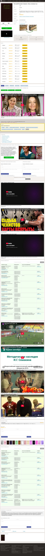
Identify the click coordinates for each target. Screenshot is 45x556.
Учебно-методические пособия (5, 550)
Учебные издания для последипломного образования (17, 548)
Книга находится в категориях (6, 142)
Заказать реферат (4, 90)
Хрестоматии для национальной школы (38, 547)
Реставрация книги (22, 23)
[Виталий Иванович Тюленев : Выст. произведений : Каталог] (39, 443)
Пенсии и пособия (3, 549)
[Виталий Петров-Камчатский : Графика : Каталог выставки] (28, 443)
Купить (6, 28)
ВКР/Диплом (27, 16)
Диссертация (32, 16)
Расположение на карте (4, 269)
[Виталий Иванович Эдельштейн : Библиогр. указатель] (42, 443)
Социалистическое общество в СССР (38, 548)
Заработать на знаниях (24, 85)
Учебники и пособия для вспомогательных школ (25, 547)
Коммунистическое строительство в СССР (6, 547)
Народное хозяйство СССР (36, 549)
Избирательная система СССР (15, 547)
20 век (24, 531)
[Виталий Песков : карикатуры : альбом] (34, 443)
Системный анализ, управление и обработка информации (16, 551)
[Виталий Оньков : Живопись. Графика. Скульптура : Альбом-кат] (36, 443)
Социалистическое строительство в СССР (38, 550)
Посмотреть (25, 45)
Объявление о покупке (5, 135)
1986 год (3, 531)
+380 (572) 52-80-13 (39, 452)
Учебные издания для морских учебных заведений (27, 546)
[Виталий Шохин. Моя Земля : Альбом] (16, 443)
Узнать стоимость (11, 90)
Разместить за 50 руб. (5, 173)
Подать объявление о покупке (6, 163)
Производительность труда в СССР (16, 552)
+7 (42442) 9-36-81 (39, 494)
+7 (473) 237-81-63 (39, 288)
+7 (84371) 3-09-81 (39, 499)
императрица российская (4, 548)
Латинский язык (35, 546)
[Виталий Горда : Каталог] (31, 443)
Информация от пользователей (7, 141)
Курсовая (23, 16)
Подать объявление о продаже (28, 163)
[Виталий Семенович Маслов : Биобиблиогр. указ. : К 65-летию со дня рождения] (19, 443)
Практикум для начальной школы (5, 545)
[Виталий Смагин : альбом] (22, 443)
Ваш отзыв (2, 426)
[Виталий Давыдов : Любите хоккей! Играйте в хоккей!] (8, 443)
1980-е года (14, 531)
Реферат (20, 16)
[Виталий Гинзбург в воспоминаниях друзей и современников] (13, 443)
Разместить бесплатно (27, 173)
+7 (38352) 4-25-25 (39, 293)
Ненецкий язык (35, 545)
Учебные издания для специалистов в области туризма (16, 546)
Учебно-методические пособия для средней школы (27, 552)
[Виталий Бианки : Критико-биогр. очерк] (11, 443)
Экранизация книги (6, 37)
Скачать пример (18, 90)
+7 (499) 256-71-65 (39, 275)
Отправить (29, 436)
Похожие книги (4, 139)
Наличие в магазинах (5, 140)
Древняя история (3, 546)
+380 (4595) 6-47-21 (39, 271)
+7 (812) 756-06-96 (39, 484)
